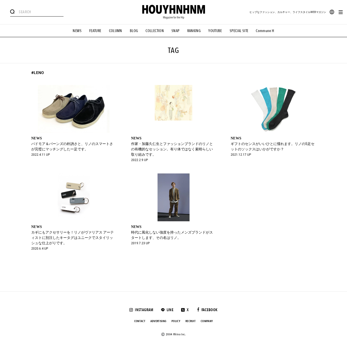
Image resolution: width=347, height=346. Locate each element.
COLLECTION (155, 30)
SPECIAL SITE (239, 30)
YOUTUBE (215, 30)
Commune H (265, 30)
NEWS (77, 30)
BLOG (134, 30)
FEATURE (95, 30)
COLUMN (115, 30)
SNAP (175, 30)
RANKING (194, 30)
